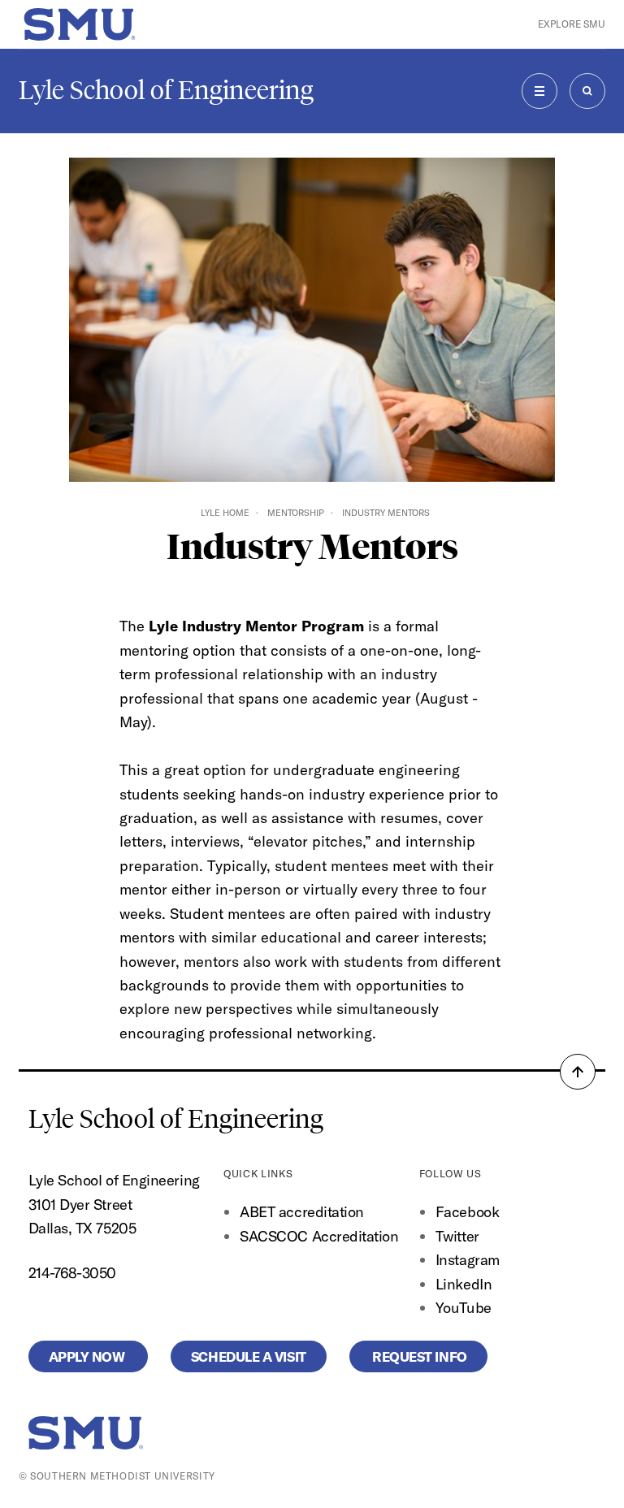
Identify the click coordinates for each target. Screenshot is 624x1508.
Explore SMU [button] (571, 24)
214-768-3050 (72, 1272)
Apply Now (88, 1356)
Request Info (418, 1356)
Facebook (467, 1211)
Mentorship (295, 512)
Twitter (457, 1236)
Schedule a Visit (248, 1356)
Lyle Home (225, 512)
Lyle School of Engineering (166, 90)
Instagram (468, 1259)
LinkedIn (464, 1284)
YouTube (464, 1307)
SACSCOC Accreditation (319, 1236)
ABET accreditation (303, 1211)
